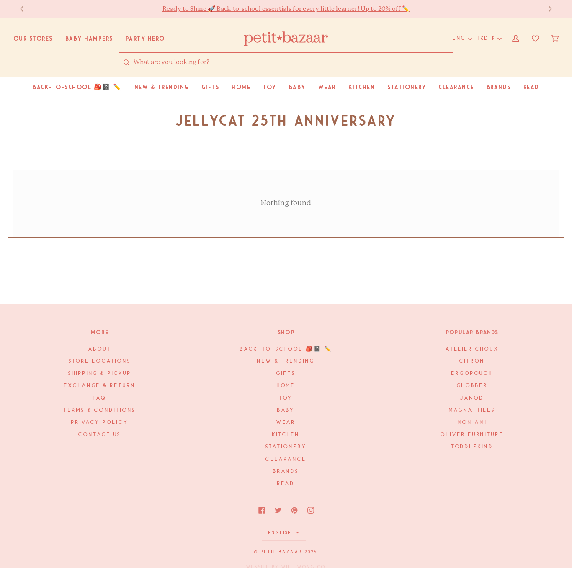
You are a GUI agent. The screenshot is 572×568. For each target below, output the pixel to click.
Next (546, 9)
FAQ (99, 398)
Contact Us (99, 434)
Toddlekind (472, 446)
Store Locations (100, 361)
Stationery (286, 446)
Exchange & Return (99, 385)
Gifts (285, 373)
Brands (286, 471)
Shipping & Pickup (99, 373)
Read (286, 483)
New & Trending (286, 361)
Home (286, 385)
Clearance (286, 459)
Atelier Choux (472, 349)
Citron (471, 361)
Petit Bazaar (281, 552)
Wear (286, 422)
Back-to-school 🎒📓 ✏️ (286, 349)
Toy (286, 398)
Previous (26, 9)
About (99, 349)
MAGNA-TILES (472, 410)
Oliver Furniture (472, 434)
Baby (286, 410)
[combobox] (293, 62)
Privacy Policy (100, 422)
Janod (472, 398)
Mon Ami (472, 422)
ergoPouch (472, 373)
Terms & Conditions (100, 410)
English (281, 532)
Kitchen (286, 434)
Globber (472, 385)
